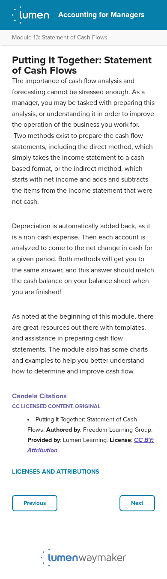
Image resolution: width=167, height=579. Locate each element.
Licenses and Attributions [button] (55, 471)
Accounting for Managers (101, 14)
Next (137, 503)
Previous (35, 503)
